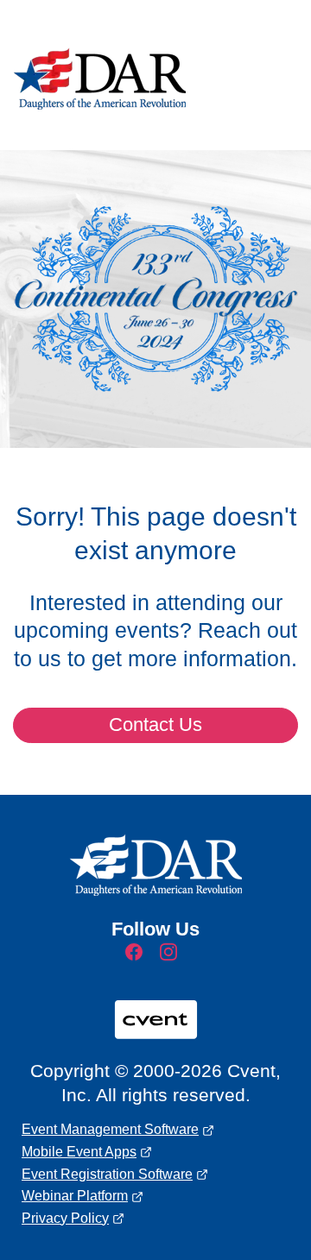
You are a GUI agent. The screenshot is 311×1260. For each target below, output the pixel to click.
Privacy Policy (65, 1218)
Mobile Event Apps (79, 1151)
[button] (138, 957)
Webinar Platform (75, 1195)
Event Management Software (110, 1129)
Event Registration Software (107, 1174)
